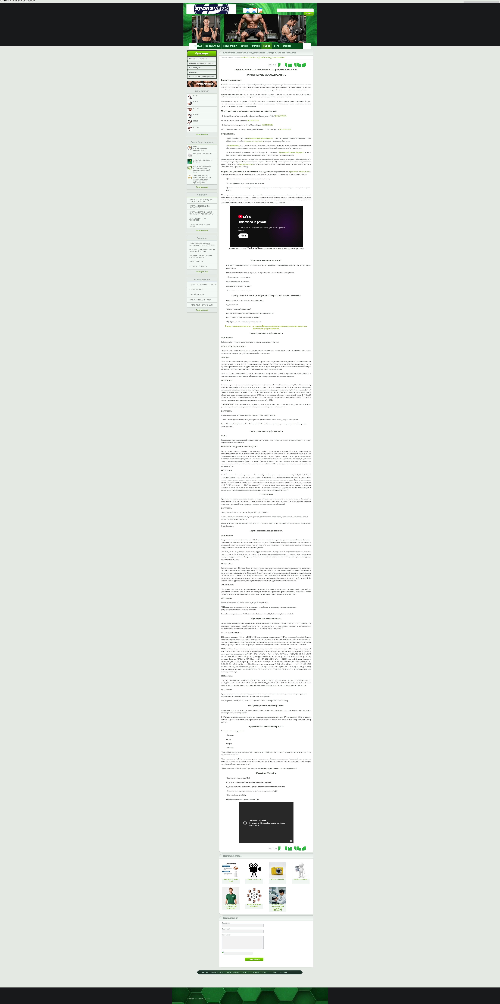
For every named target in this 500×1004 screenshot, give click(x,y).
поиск (309, 14)
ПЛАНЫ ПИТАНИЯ (196, 262)
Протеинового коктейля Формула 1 (260, 138)
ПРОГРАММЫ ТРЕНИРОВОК (200, 300)
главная (198, 46)
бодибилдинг (230, 46)
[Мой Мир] (294, 64)
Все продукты (195, 68)
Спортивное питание (198, 59)
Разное (237, 58)
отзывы (287, 46)
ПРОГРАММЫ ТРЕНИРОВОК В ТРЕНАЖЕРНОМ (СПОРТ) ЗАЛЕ (201, 213)
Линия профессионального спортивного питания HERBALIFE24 (202, 244)
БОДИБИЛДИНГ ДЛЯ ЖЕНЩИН (201, 305)
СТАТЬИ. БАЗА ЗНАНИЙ (198, 267)
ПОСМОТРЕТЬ (280, 116)
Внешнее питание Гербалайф (202, 76)
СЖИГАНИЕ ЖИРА (196, 290)
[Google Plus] (304, 64)
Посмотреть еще (202, 134)
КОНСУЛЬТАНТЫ (212, 46)
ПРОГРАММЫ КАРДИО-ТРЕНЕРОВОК (198, 219)
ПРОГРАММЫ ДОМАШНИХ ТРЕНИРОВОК (199, 207)
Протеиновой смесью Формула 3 (291, 152)
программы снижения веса (299, 172)
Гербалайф (251, 4)
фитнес (244, 46)
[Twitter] (285, 64)
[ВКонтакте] (280, 64)
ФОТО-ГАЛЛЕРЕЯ (277, 879)
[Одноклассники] (290, 64)
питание (256, 46)
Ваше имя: (226, 923)
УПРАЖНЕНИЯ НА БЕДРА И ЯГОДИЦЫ (199, 225)
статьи (230, 58)
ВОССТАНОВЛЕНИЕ (197, 295)
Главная (224, 58)
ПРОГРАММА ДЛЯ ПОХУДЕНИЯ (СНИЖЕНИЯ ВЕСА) (201, 201)
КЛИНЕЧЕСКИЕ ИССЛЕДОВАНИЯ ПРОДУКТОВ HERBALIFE (263, 58)
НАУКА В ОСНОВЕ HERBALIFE (254, 905)
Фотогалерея (205, 84)
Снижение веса (233, 145)
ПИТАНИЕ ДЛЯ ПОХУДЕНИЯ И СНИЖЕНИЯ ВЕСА (201, 256)
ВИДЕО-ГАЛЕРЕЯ (254, 879)
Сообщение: (226, 935)
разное (266, 46)
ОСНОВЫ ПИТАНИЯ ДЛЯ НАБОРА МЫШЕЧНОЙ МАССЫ (202, 250)
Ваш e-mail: (226, 929)
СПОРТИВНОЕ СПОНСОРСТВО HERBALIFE (231, 906)
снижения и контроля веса (253, 141)
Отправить (254, 959)
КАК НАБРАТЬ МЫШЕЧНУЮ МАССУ (202, 285)
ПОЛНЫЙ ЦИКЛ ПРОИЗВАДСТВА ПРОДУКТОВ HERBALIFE (277, 907)
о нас (276, 46)
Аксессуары (194, 72)
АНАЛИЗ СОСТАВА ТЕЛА (231, 880)
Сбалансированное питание (201, 63)
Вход (263, 4)
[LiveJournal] (299, 64)
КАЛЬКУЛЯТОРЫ (300, 879)
